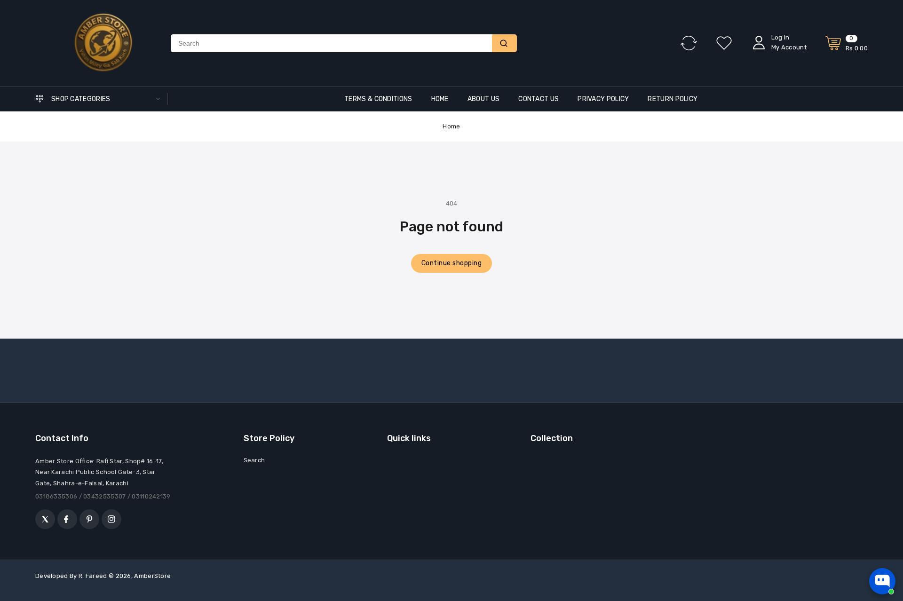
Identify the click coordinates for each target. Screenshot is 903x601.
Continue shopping (451, 263)
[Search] (504, 43)
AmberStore (152, 575)
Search (254, 460)
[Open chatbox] (882, 581)
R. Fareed (93, 575)
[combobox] (331, 43)
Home (451, 126)
